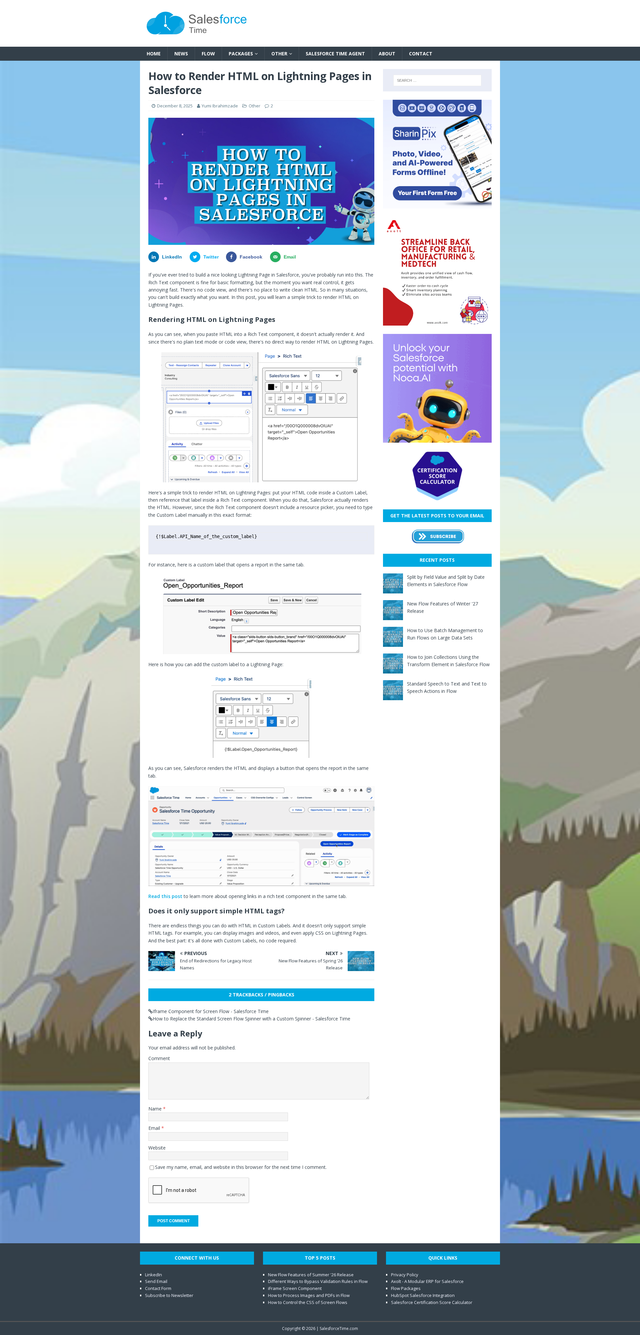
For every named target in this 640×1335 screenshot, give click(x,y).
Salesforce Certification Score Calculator (431, 1302)
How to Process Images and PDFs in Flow (309, 1295)
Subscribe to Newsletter (169, 1295)
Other (279, 53)
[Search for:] (437, 80)
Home (154, 53)
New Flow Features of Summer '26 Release (311, 1275)
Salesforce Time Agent (335, 53)
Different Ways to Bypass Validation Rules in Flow (318, 1281)
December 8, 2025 (175, 106)
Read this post (165, 896)
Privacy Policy (404, 1275)
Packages (241, 53)
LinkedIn (153, 1275)
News (181, 53)
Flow (208, 53)
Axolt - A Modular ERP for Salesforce (427, 1281)
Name (155, 1108)
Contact (420, 53)
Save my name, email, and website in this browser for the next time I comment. (241, 1167)
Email (154, 1128)
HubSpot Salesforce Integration (423, 1295)
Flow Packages (406, 1288)
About (387, 53)
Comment (159, 1058)
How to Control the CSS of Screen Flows (307, 1302)
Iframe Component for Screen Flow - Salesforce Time (211, 1011)
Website (157, 1148)
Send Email (156, 1281)
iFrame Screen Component (295, 1288)
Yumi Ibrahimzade (220, 106)
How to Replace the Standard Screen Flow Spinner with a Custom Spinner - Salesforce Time (251, 1018)
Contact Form (158, 1288)
